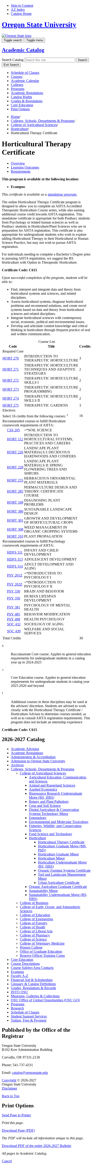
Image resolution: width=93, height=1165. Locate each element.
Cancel (7, 1161)
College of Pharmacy (35, 935)
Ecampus (17, 972)
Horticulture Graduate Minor (58, 854)
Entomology (37, 818)
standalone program (62, 194)
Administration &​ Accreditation (33, 757)
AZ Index (18, 9)
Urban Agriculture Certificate (58, 882)
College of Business (34, 903)
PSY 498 (13, 619)
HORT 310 (15, 536)
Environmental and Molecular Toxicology (58, 822)
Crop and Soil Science (45, 806)
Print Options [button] (20, 109)
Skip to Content (22, 5)
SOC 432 (14, 624)
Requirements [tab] (20, 171)
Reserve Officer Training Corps (42, 955)
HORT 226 (15, 452)
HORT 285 (15, 491)
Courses (16, 77)
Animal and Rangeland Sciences (52, 785)
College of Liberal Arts (36, 931)
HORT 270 (10, 358)
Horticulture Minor (51, 858)
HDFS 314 (15, 566)
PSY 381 (13, 607)
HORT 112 (15, 439)
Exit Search (11, 64)
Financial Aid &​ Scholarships (32, 980)
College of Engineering (36, 919)
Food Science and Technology (50, 834)
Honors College (31, 947)
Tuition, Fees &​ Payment (28, 1020)
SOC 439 (14, 631)
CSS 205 (13, 430)
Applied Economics (43, 789)
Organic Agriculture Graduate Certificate (58, 887)
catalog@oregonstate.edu (30, 1073)
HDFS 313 (15, 559)
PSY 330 (13, 591)
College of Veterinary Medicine (42, 943)
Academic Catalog (23, 50)
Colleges (17, 85)
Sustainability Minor (43, 891)
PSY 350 (13, 598)
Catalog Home (21, 14)
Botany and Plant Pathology (49, 801)
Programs (17, 89)
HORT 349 (15, 502)
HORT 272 (10, 380)
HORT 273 (10, 389)
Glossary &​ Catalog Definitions (33, 984)
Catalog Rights (21, 97)
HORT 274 (10, 398)
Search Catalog (12, 60)
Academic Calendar (25, 81)
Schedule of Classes (25, 73)
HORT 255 (15, 480)
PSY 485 (13, 614)
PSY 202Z (14, 584)
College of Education (35, 915)
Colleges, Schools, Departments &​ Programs (42, 769)
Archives (17, 765)
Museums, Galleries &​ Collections (35, 996)
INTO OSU (19, 992)
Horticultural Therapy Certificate (61, 842)
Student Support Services (29, 1016)
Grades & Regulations (26, 101)
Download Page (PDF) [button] (18, 1130)
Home (15, 117)
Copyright (9, 1080)
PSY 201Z (14, 575)
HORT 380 (15, 511)
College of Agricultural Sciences (34, 125)
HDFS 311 (15, 552)
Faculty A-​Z (19, 976)
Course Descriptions (25, 964)
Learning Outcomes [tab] (25, 167)
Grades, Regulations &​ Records (33, 988)
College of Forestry (33, 923)
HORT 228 (15, 467)
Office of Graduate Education (41, 951)
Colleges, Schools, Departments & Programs (42, 121)
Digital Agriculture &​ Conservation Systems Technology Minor (54, 812)
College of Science (33, 939)
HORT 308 (15, 529)
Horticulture (19, 129)
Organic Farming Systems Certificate (64, 870)
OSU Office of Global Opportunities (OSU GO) (45, 1000)
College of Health (32, 927)
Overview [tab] (18, 163)
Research (17, 1008)
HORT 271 (10, 369)
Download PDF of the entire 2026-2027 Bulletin (36, 1146)
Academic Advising (25, 749)
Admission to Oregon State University (38, 761)
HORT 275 (10, 405)
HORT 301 (15, 520)
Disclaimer (9, 1088)
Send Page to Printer (16, 1115)
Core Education (22, 105)
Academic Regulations (27, 93)
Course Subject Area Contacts (32, 968)
